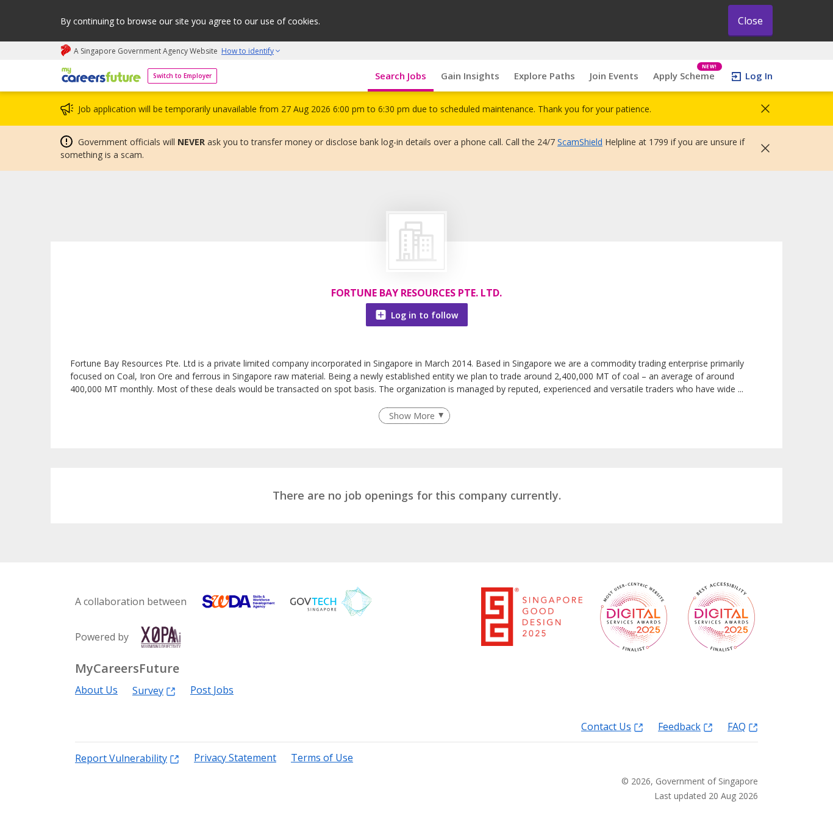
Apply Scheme (685, 76)
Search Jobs (400, 76)
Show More (412, 415)
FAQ (737, 726)
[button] (762, 108)
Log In (759, 76)
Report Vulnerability (121, 758)
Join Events (614, 76)
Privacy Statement (235, 758)
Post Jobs (212, 690)
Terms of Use (322, 758)
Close (750, 20)
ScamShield (579, 142)
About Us (96, 690)
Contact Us (606, 726)
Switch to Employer (182, 75)
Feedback (679, 726)
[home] (99, 76)
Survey (147, 690)
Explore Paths (544, 76)
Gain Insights (470, 76)
